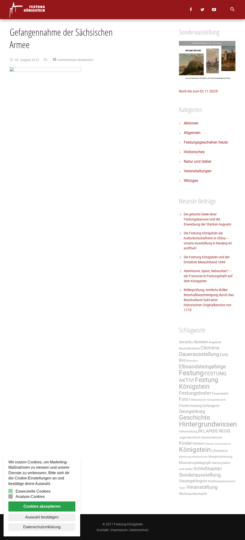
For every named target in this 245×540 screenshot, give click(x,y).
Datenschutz (139, 530)
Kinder (185, 443)
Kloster (210, 443)
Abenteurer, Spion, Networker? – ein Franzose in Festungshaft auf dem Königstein (208, 276)
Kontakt (103, 530)
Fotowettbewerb (216, 399)
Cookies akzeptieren (42, 506)
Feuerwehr (220, 393)
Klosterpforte (223, 443)
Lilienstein (219, 451)
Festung (191, 373)
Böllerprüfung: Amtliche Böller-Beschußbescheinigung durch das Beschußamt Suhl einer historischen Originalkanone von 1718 (209, 300)
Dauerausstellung (199, 354)
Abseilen (201, 342)
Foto (183, 399)
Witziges (191, 180)
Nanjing (217, 463)
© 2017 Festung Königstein (122, 524)
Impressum (119, 530)
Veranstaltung (202, 487)
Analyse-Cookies (30, 497)
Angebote (215, 342)
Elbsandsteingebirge (202, 367)
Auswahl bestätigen (42, 517)
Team (182, 487)
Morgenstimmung (220, 456)
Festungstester (195, 393)
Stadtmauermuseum (221, 481)
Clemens (209, 348)
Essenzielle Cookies (33, 491)
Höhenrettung (188, 431)
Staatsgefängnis (193, 481)
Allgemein (192, 132)
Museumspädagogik (195, 463)
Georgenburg (192, 411)
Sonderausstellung (200, 475)
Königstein (195, 450)
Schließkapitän (208, 468)
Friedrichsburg (190, 406)
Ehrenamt (192, 360)
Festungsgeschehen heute (206, 142)
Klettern (199, 443)
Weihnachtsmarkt (193, 494)
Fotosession (197, 399)
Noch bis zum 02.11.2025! (198, 91)
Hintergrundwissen (208, 424)
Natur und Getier (197, 161)
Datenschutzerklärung (42, 527)
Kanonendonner (211, 437)
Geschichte (194, 417)
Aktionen (191, 123)
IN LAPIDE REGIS (214, 431)
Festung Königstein (198, 383)
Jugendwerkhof (189, 437)
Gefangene (210, 406)
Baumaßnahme (189, 348)
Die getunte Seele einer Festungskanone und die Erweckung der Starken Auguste (207, 219)
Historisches (194, 152)
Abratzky (186, 342)
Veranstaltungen (198, 171)
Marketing (185, 456)
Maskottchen (200, 456)
